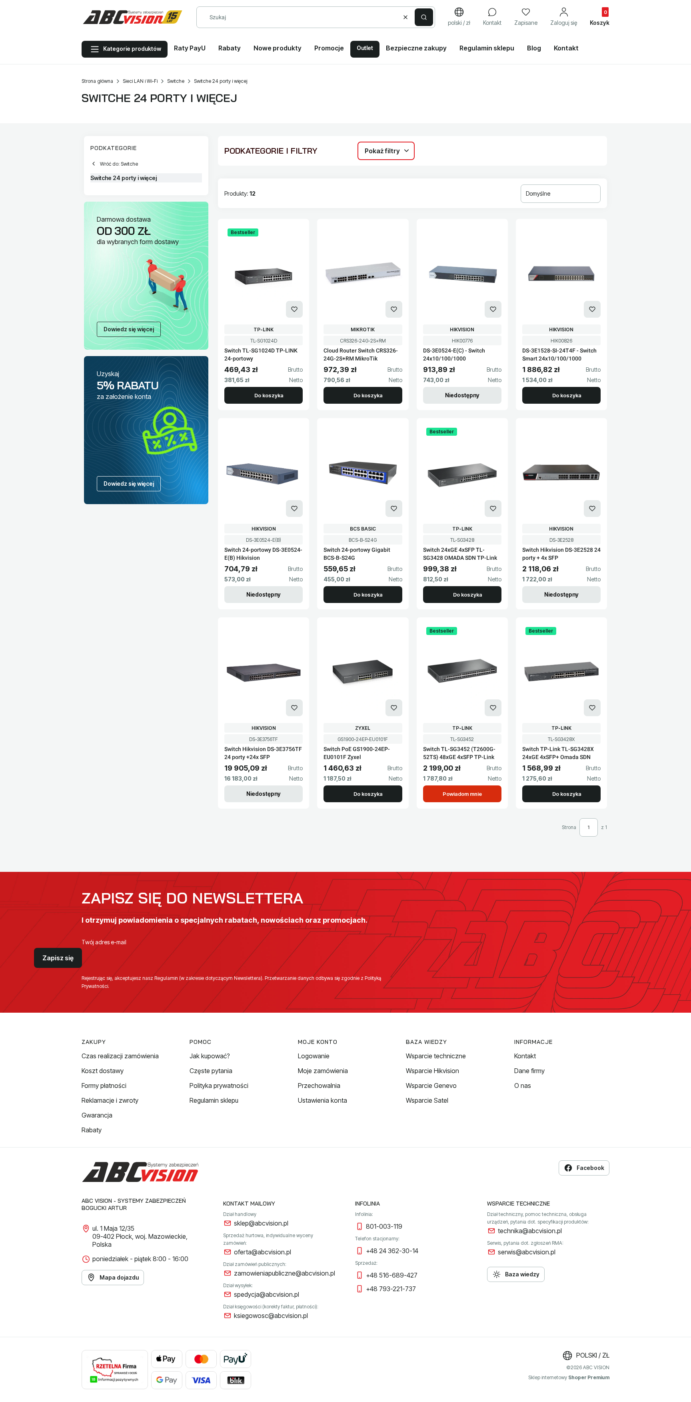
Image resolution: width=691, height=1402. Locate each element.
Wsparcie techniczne (436, 1056)
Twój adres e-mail (104, 942)
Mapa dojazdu (119, 1277)
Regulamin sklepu (214, 1100)
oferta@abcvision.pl (262, 1252)
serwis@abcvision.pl (526, 1252)
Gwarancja (97, 1115)
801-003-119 (384, 1226)
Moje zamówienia (323, 1071)
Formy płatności (104, 1086)
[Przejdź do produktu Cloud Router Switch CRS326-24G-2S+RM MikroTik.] (363, 273)
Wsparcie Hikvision (432, 1071)
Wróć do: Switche (119, 164)
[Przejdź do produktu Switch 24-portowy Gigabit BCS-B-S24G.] (363, 473)
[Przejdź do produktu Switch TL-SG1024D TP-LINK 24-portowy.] (263, 273)
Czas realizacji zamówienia (120, 1056)
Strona (569, 827)
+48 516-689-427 (391, 1275)
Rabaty (92, 1130)
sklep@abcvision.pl (261, 1223)
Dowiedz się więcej (129, 329)
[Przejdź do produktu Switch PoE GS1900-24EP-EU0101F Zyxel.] (363, 672)
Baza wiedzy (522, 1274)
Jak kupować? (210, 1056)
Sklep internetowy (568, 1377)
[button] (424, 17)
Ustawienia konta (322, 1100)
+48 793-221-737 (391, 1289)
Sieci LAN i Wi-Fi (140, 81)
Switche (175, 81)
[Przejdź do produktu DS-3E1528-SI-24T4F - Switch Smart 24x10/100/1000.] (561, 273)
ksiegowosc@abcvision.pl (271, 1316)
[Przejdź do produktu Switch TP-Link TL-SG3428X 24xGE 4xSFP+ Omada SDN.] (561, 672)
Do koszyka (269, 395)
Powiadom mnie (462, 794)
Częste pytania (211, 1071)
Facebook (590, 1167)
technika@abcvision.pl (530, 1231)
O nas (522, 1086)
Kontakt (525, 1056)
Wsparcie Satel (427, 1100)
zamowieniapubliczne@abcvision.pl (284, 1273)
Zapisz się (58, 958)
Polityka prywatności (219, 1086)
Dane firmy (529, 1071)
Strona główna (97, 81)
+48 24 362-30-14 (392, 1251)
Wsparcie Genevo (431, 1086)
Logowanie (314, 1056)
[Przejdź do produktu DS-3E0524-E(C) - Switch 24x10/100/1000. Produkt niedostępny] (462, 273)
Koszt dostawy (103, 1071)
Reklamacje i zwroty (110, 1100)
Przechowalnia (319, 1086)
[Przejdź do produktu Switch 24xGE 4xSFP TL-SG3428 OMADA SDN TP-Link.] (462, 473)
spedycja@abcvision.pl (266, 1294)
